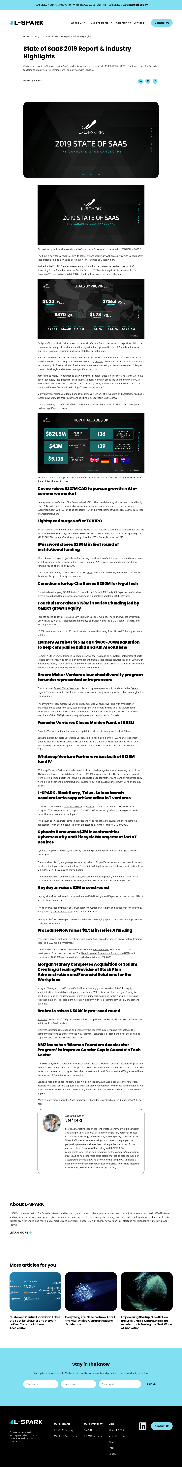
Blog (37, 36)
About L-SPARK (117, 1430)
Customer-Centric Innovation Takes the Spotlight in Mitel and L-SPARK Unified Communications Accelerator (35, 1322)
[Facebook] (155, 81)
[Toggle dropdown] (85, 23)
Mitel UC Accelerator (66, 1436)
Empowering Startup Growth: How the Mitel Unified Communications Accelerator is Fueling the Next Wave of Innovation (146, 1322)
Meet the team (117, 1436)
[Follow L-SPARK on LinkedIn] (143, 1426)
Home (26, 36)
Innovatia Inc (73, 957)
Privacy (13, 1441)
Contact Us (161, 22)
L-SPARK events (93, 1436)
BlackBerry (76, 806)
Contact (113, 1453)
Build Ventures (101, 949)
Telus (66, 806)
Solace (90, 806)
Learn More (19, 1232)
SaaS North (90, 1430)
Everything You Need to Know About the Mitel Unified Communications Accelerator (90, 1320)
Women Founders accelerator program (122, 1063)
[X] (147, 81)
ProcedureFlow (46, 939)
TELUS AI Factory (64, 1430)
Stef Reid (38, 80)
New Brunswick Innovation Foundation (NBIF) (105, 953)
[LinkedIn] (140, 81)
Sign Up (151, 1384)
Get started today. (91, 5)
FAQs (111, 1448)
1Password (102, 562)
